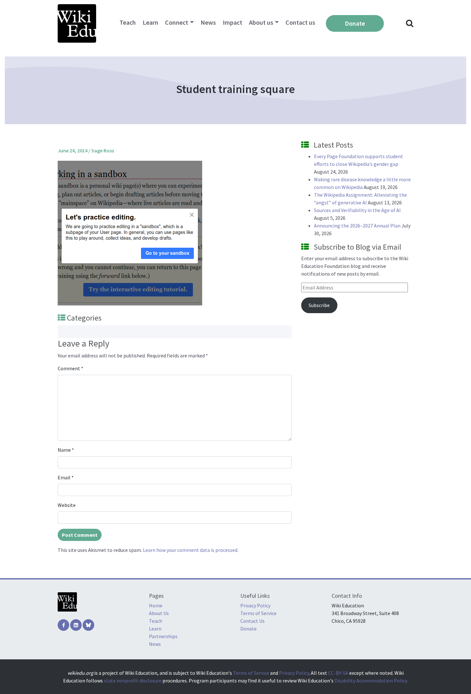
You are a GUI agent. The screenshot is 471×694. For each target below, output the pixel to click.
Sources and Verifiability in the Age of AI (357, 210)
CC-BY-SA (338, 673)
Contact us (300, 22)
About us (261, 22)
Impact (232, 22)
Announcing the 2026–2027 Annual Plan (357, 225)
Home (155, 605)
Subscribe (319, 305)
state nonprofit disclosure (132, 680)
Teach (128, 22)
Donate (355, 23)
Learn (150, 22)
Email (66, 477)
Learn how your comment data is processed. (190, 550)
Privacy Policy (255, 605)
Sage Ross (102, 150)
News (208, 22)
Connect (176, 22)
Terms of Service (258, 613)
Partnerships (163, 636)
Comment (70, 368)
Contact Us (252, 621)
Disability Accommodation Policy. (371, 680)
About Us (159, 613)
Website (67, 505)
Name (66, 450)
